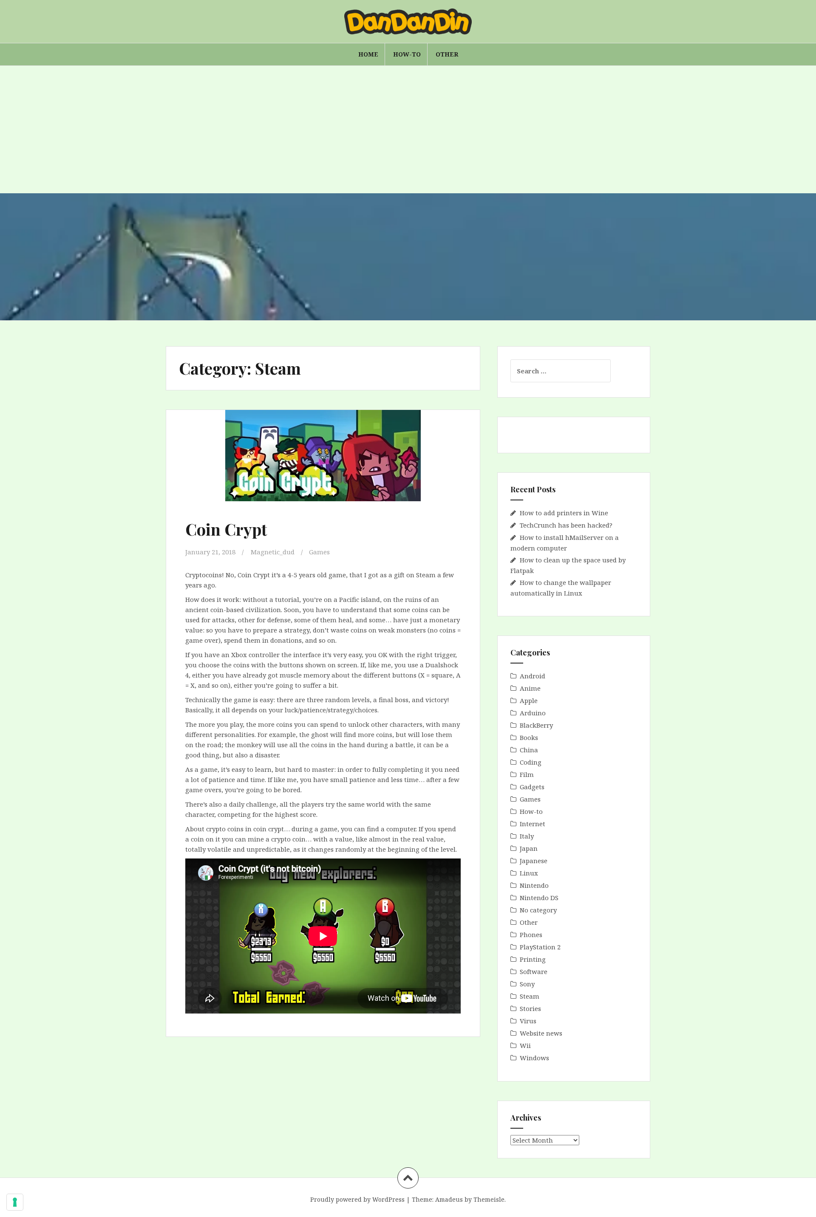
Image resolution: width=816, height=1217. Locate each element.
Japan (529, 848)
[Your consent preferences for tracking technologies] (15, 1202)
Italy (527, 836)
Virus (528, 1021)
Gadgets (532, 786)
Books (529, 737)
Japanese (533, 860)
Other (447, 54)
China (529, 749)
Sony (527, 984)
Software (533, 971)
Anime (530, 688)
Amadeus (449, 1199)
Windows (534, 1057)
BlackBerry (536, 725)
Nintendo (534, 885)
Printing (533, 959)
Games (319, 552)
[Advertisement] (408, 129)
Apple (529, 700)
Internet (532, 823)
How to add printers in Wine (564, 512)
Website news (541, 1033)
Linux (529, 873)
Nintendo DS (539, 897)
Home (368, 54)
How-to (407, 54)
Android (532, 676)
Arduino (533, 713)
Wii (525, 1045)
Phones (531, 934)
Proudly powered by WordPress (357, 1199)
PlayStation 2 (540, 947)
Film (527, 774)
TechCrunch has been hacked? (566, 525)
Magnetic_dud (273, 552)
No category (538, 910)
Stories (530, 1008)
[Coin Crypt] (322, 467)
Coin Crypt (226, 529)
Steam (529, 996)
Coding (530, 762)
